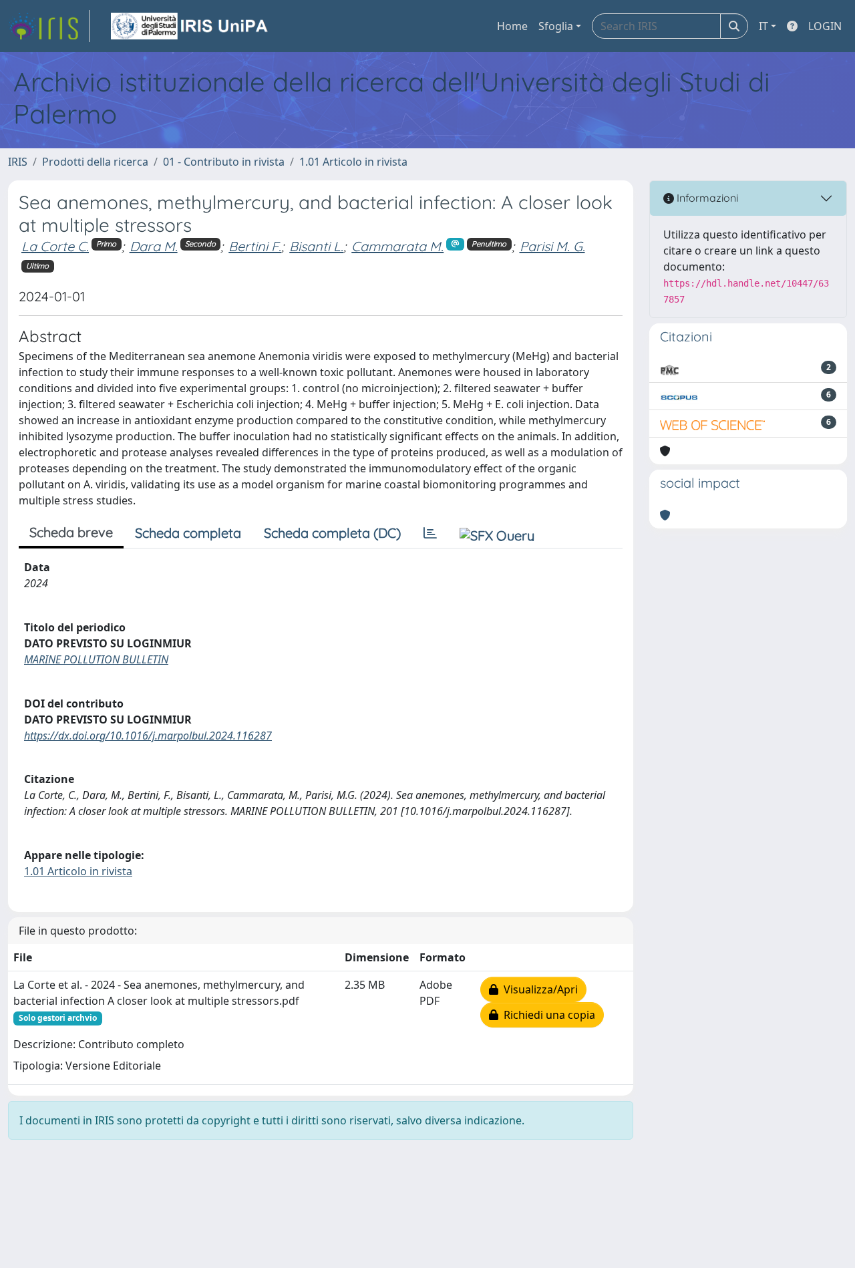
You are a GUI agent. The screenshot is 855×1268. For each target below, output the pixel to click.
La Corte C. (55, 246)
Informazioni (706, 197)
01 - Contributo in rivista (224, 161)
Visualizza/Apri (538, 989)
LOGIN (825, 26)
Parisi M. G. (552, 246)
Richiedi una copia (546, 1014)
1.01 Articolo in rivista (353, 161)
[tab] (430, 533)
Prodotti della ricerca (95, 161)
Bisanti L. (316, 246)
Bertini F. (254, 246)
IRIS (17, 161)
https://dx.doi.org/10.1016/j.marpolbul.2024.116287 (148, 735)
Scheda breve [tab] (71, 532)
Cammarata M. (397, 246)
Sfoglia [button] (555, 26)
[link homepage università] (190, 26)
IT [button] (763, 26)
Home (512, 26)
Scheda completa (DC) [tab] (332, 532)
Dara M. (154, 246)
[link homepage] (49, 26)
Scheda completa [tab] (188, 532)
